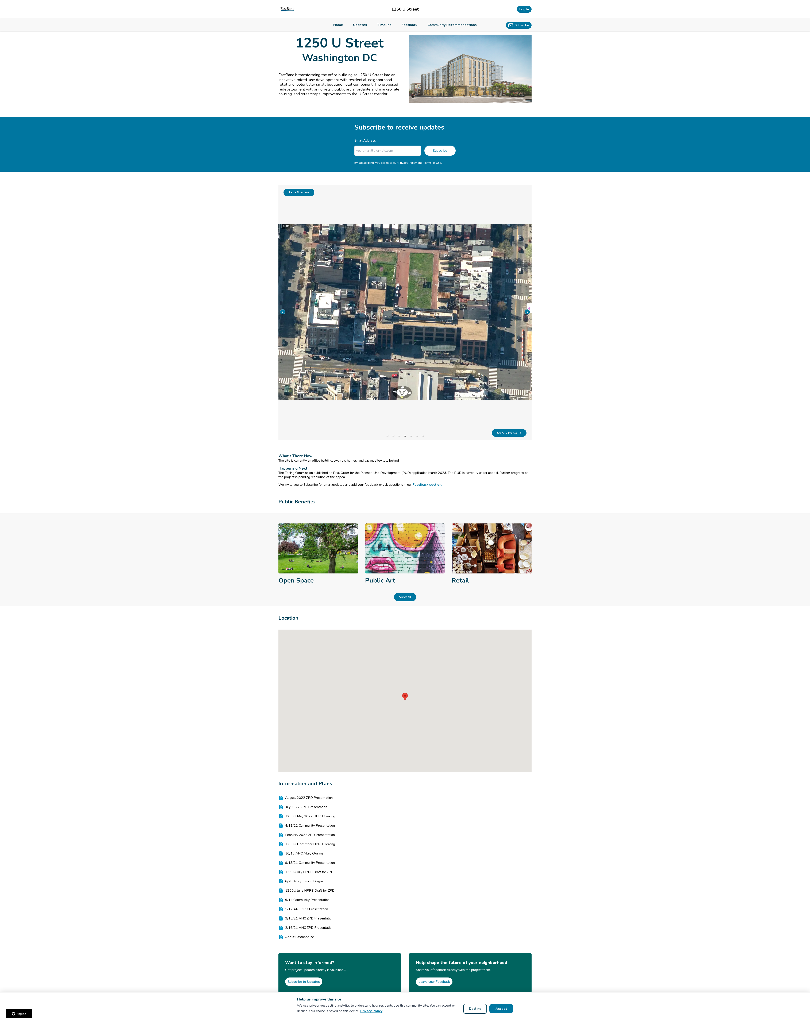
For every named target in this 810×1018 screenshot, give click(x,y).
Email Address (365, 140)
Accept (501, 1008)
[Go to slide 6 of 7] (417, 436)
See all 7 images (507, 433)
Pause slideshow (299, 192)
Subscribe (440, 150)
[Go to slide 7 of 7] (423, 436)
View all (405, 597)
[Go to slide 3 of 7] (399, 436)
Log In (524, 9)
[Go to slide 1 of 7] (387, 436)
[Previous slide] (282, 311)
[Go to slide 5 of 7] (411, 436)
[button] (405, 697)
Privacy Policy (371, 1011)
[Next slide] (527, 311)
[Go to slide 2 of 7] (393, 436)
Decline (475, 1008)
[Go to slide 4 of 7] (405, 436)
